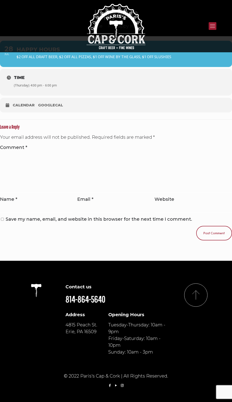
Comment (13, 147)
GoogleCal (50, 105)
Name (8, 199)
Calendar (24, 105)
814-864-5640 (85, 299)
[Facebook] (110, 385)
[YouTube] (116, 385)
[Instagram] (122, 385)
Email (85, 199)
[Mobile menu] (212, 26)
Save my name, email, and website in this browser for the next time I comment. (99, 219)
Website (164, 199)
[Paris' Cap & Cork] (116, 26)
